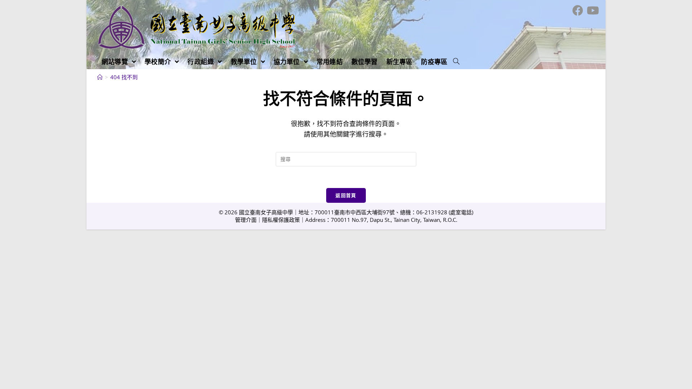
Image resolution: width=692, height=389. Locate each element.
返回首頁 (346, 195)
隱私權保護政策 (281, 219)
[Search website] (456, 61)
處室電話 (461, 212)
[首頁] (100, 77)
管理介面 (246, 219)
